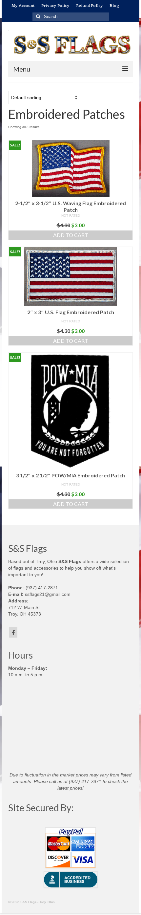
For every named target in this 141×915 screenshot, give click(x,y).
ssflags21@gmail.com (47, 594)
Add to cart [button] (70, 235)
